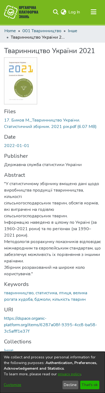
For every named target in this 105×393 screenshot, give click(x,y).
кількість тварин (69, 299)
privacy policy (69, 374)
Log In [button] (74, 12)
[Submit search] (55, 12)
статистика (46, 293)
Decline (70, 384)
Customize (12, 384)
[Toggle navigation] (93, 12)
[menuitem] (63, 12)
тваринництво (19, 293)
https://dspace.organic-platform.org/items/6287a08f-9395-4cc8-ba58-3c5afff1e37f (50, 324)
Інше (72, 31)
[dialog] (52, 372)
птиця (65, 293)
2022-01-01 (16, 146)
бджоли (42, 299)
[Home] (21, 12)
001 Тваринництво (41, 31)
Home (10, 31)
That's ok (90, 384)
